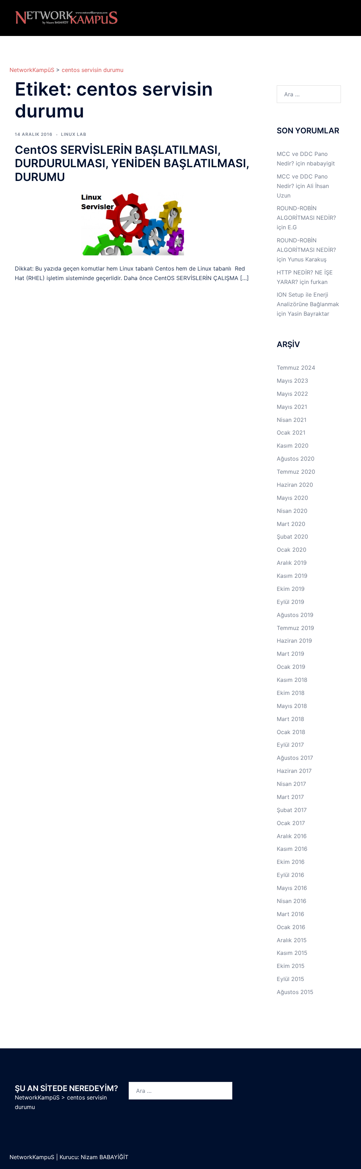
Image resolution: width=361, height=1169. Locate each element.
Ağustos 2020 (295, 458)
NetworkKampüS (32, 69)
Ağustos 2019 (295, 614)
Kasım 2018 (292, 679)
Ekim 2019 (291, 588)
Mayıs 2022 (292, 393)
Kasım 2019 (292, 575)
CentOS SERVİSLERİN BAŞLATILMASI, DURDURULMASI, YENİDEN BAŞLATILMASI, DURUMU (132, 163)
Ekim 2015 (291, 965)
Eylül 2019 (290, 601)
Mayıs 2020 (292, 497)
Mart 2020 (291, 523)
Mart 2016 (290, 913)
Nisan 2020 (292, 510)
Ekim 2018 (291, 692)
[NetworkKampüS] (66, 17)
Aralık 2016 (292, 836)
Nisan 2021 (291, 419)
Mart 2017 (290, 796)
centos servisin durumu (92, 69)
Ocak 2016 (291, 927)
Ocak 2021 (291, 432)
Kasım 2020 (292, 445)
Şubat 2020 (292, 536)
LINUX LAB (73, 134)
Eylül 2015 (290, 978)
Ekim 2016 (291, 861)
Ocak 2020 (291, 549)
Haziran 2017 (294, 770)
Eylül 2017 (290, 744)
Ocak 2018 (291, 731)
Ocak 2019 (291, 666)
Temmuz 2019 (295, 627)
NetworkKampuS (33, 1157)
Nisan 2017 (291, 783)
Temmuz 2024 (296, 367)
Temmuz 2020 (296, 471)
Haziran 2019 (294, 640)
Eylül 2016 (290, 874)
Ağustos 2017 (295, 757)
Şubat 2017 (292, 809)
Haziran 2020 (295, 484)
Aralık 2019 (292, 562)
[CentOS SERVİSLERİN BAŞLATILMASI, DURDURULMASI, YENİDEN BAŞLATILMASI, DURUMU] (132, 223)
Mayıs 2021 (292, 406)
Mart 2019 (290, 653)
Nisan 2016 (291, 900)
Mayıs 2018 (292, 705)
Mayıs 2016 (292, 887)
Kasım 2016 (292, 848)
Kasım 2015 (292, 952)
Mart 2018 (290, 718)
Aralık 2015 (292, 940)
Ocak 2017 (291, 822)
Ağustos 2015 (295, 991)
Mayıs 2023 (292, 380)
